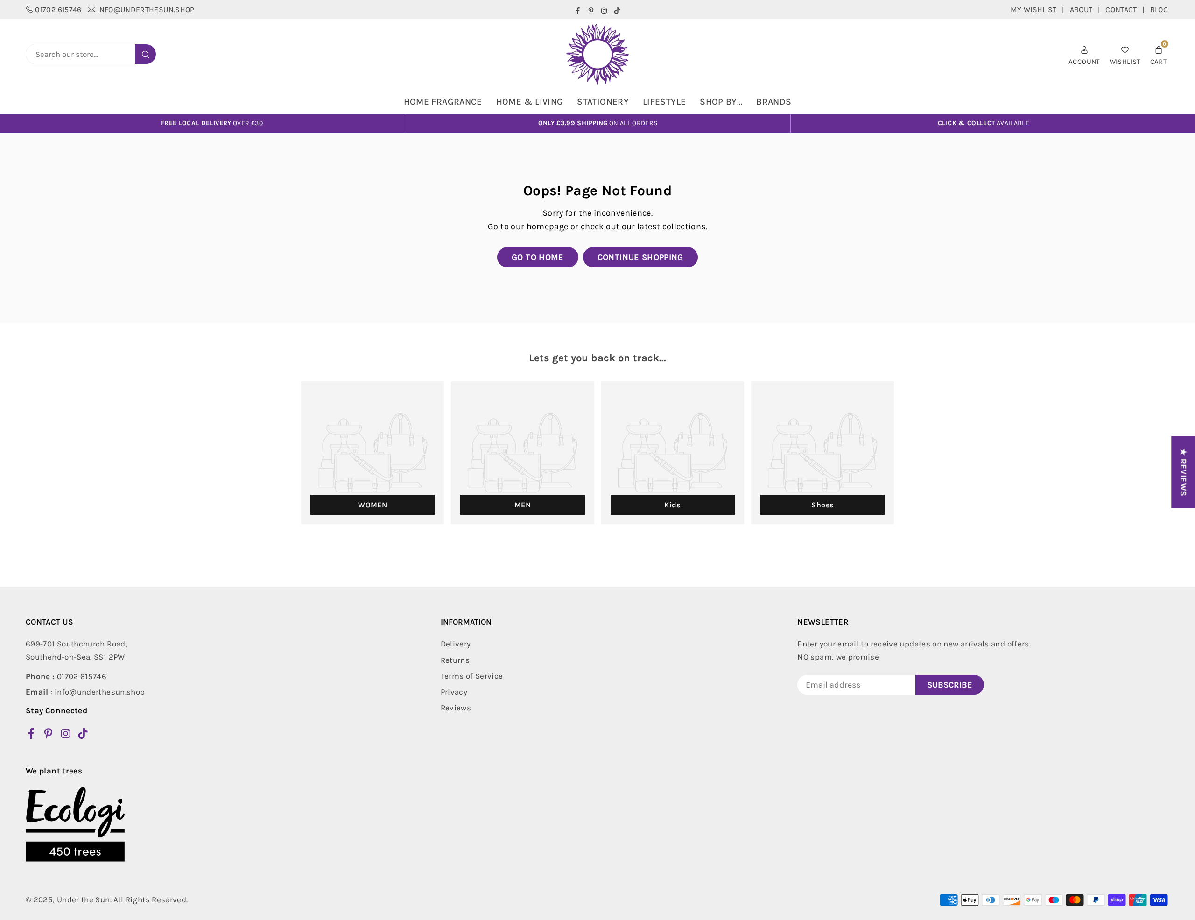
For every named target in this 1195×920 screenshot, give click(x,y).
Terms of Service (472, 676)
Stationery (603, 102)
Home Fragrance (443, 102)
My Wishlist (1034, 9)
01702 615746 (58, 9)
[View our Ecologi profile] (75, 824)
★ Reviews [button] (1183, 472)
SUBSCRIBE (949, 685)
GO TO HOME (538, 257)
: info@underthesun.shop (85, 691)
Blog (1159, 9)
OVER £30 (212, 123)
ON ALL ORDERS (598, 123)
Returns (455, 660)
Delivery (456, 643)
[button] (1159, 54)
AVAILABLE (983, 123)
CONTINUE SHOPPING (640, 257)
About (1081, 9)
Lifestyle (664, 102)
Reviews (456, 707)
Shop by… (721, 102)
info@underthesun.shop (146, 9)
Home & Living (529, 102)
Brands (773, 102)
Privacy (454, 691)
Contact (1121, 9)
